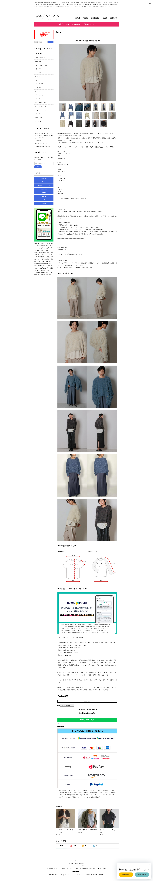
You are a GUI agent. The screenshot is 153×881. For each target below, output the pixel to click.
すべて (62, 845)
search (51, 42)
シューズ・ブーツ (41, 102)
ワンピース (39, 72)
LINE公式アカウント (44, 185)
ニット (38, 80)
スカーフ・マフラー (41, 110)
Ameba (44, 203)
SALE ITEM (39, 54)
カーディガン (39, 83)
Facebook (44, 189)
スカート (38, 87)
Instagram (44, 178)
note (44, 200)
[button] (95, 18)
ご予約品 (38, 121)
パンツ (38, 91)
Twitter (44, 182)
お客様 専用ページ (41, 57)
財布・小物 (39, 117)
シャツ (38, 76)
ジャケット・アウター (42, 65)
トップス (38, 69)
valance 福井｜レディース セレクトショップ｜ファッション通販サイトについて (44, 135)
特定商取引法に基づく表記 (43, 146)
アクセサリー (39, 113)
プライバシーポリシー (42, 143)
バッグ (38, 98)
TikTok (44, 196)
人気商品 (38, 61)
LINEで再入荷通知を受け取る (87, 720)
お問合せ (38, 140)
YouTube (44, 193)
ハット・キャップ (41, 106)
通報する (59, 723)
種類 (58, 705)
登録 (38, 166)
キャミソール (39, 95)
